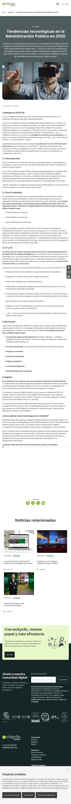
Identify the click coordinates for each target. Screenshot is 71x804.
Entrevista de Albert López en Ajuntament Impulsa (14, 604)
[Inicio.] (8, 4)
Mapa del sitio (36, 759)
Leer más (10, 655)
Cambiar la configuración (46, 795)
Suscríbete (63, 680)
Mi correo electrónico (38, 674)
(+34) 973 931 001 (9, 745)
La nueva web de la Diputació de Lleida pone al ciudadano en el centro (18, 562)
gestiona (34, 742)
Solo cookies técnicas (11, 795)
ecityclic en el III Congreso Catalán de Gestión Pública (47, 562)
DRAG (33, 744)
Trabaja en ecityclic (38, 755)
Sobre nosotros (37, 752)
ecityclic (34, 740)
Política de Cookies (60, 788)
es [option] (67, 4)
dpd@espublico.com (38, 699)
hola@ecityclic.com (9, 747)
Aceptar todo (28, 795)
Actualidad (11, 12)
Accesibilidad (36, 757)
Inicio (3, 12)
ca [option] (63, 4)
